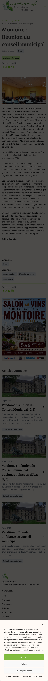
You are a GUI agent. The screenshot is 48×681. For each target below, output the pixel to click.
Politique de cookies (12, 676)
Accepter (24, 657)
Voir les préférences (24, 671)
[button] (43, 624)
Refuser (24, 664)
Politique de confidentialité (32, 676)
